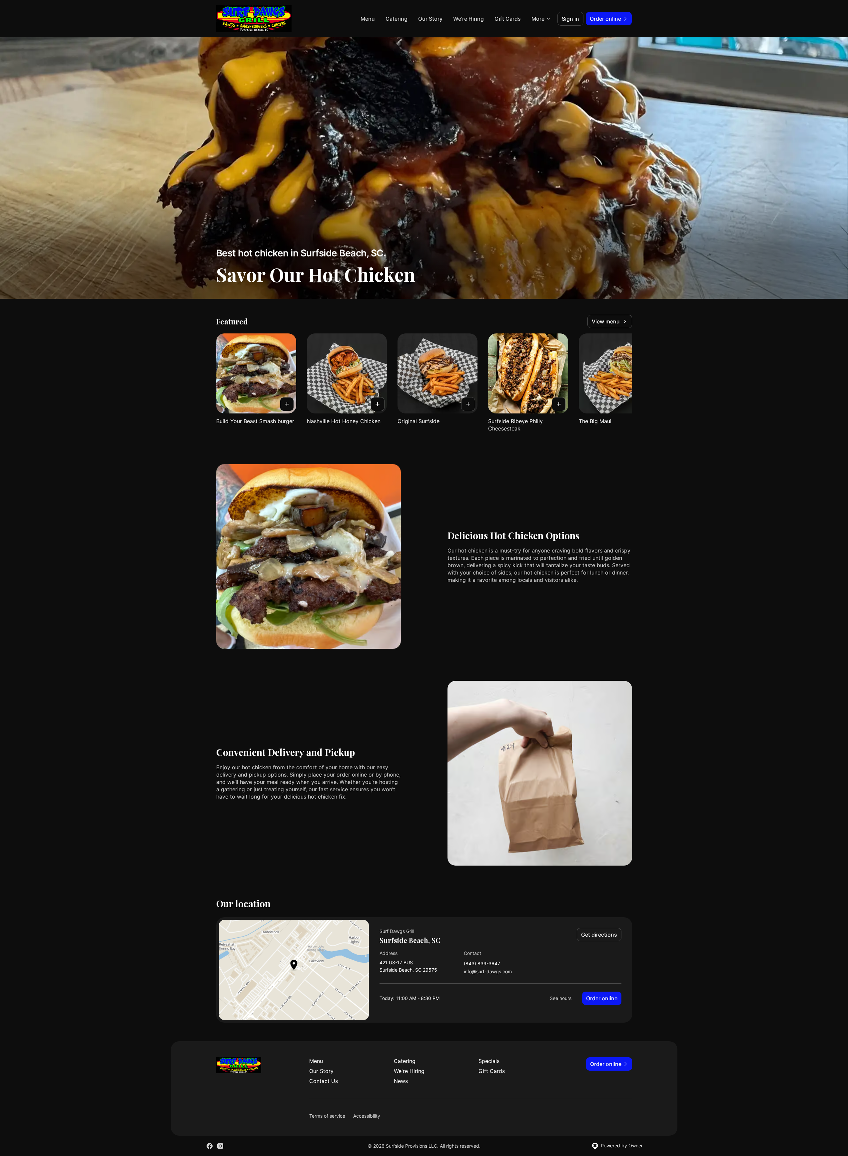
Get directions (599, 934)
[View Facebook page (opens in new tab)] (210, 1146)
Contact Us (323, 1081)
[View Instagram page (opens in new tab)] (220, 1146)
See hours (560, 998)
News (401, 1081)
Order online (601, 998)
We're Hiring (468, 18)
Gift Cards (507, 18)
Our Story (430, 18)
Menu (368, 18)
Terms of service (327, 1116)
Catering (397, 18)
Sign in (570, 18)
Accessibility (366, 1116)
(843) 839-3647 (482, 964)
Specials (488, 1061)
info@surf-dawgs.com (488, 972)
